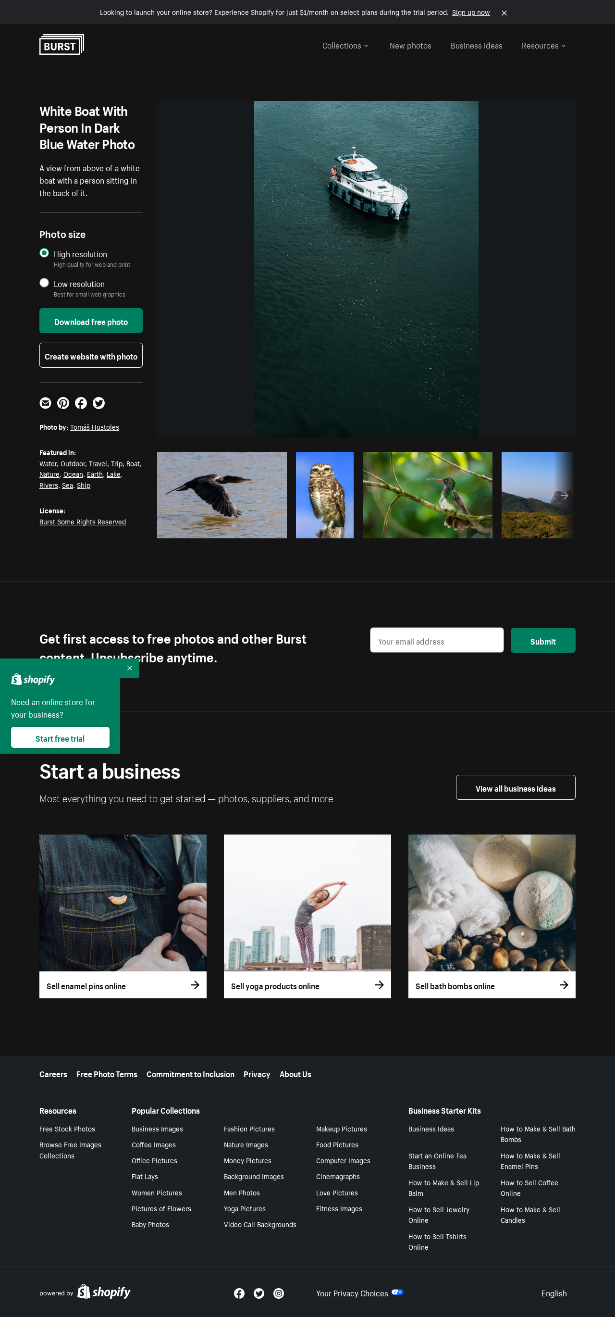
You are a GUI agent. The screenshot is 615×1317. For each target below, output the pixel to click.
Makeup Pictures (341, 1128)
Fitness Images (339, 1208)
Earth (95, 473)
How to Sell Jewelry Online (438, 1214)
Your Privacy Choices (352, 1292)
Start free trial (60, 737)
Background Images (254, 1175)
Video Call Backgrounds (260, 1223)
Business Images (157, 1128)
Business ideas (477, 44)
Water (48, 463)
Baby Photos (150, 1223)
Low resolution (79, 283)
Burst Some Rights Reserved (82, 521)
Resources (540, 44)
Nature (49, 473)
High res (221, 528)
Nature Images (246, 1144)
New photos (410, 44)
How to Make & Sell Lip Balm (443, 1187)
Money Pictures (247, 1160)
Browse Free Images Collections (70, 1149)
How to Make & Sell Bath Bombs (538, 1133)
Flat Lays (145, 1175)
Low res (258, 528)
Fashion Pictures (249, 1128)
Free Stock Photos (67, 1128)
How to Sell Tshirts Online (437, 1241)
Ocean (73, 473)
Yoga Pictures (245, 1208)
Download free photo (91, 320)
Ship (83, 484)
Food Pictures (337, 1144)
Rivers (48, 484)
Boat (133, 463)
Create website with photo (91, 355)
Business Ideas (431, 1128)
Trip (117, 463)
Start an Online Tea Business (437, 1160)
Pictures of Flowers (161, 1208)
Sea (67, 484)
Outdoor (73, 463)
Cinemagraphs (338, 1175)
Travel (98, 463)
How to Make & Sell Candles (530, 1214)
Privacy (257, 1073)
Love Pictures (337, 1192)
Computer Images (343, 1160)
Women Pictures (157, 1192)
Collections (341, 44)
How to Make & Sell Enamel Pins (530, 1160)
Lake (114, 473)
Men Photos (242, 1192)
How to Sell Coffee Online (529, 1187)
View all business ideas (516, 787)
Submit (543, 640)
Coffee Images (154, 1144)
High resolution (80, 253)
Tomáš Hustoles (94, 426)
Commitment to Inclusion (190, 1073)
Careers (53, 1073)
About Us (295, 1073)
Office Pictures (154, 1160)
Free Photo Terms (106, 1073)
